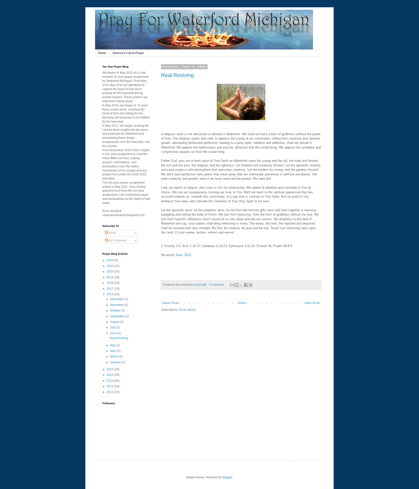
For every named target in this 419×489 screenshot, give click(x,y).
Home (102, 53)
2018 (110, 283)
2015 (110, 369)
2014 (110, 375)
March (114, 356)
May (113, 345)
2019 (110, 277)
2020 (110, 271)
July (113, 327)
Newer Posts (170, 303)
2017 (110, 288)
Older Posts (312, 303)
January (115, 362)
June (113, 333)
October (115, 310)
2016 (110, 294)
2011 (110, 392)
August (115, 322)
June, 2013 (183, 255)
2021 (110, 266)
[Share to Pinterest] (250, 284)
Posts (112, 233)
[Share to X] (241, 284)
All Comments (117, 240)
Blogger (227, 477)
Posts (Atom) (187, 309)
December (117, 299)
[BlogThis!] (236, 284)
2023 (110, 260)
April (113, 351)
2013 (110, 380)
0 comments (217, 284)
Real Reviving (177, 75)
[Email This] (232, 284)
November (117, 305)
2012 (110, 386)
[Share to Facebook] (245, 284)
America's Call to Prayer (128, 53)
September (117, 316)
